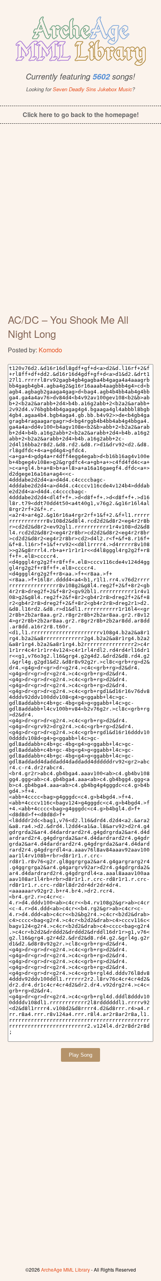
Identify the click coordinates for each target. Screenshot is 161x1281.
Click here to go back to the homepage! (81, 114)
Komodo (50, 349)
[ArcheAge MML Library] (80, 38)
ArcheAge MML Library (65, 1269)
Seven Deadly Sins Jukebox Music (92, 89)
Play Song (80, 1055)
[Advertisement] (80, 224)
